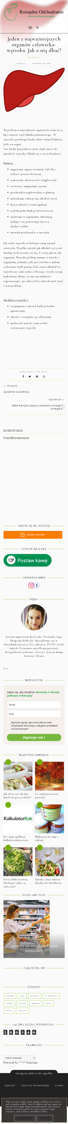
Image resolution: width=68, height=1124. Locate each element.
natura (22, 1003)
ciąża (22, 996)
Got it (44, 1118)
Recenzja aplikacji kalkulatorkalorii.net (16, 838)
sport (49, 1003)
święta (9, 1011)
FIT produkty (51, 996)
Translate (32, 1062)
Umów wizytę (35, 534)
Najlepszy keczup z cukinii (46, 838)
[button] (16, 25)
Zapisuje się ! (34, 737)
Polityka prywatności (35, 1086)
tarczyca (22, 1011)
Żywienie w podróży (16, 391)
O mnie (59, 1086)
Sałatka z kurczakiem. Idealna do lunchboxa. (48, 881)
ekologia (34, 996)
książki (9, 1003)
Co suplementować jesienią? (46, 795)
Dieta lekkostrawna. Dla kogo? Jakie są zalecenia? (15, 883)
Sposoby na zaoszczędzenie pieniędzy (34, 948)
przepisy (35, 1003)
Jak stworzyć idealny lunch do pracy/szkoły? (17, 795)
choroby (10, 996)
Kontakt (10, 1086)
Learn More (25, 1118)
